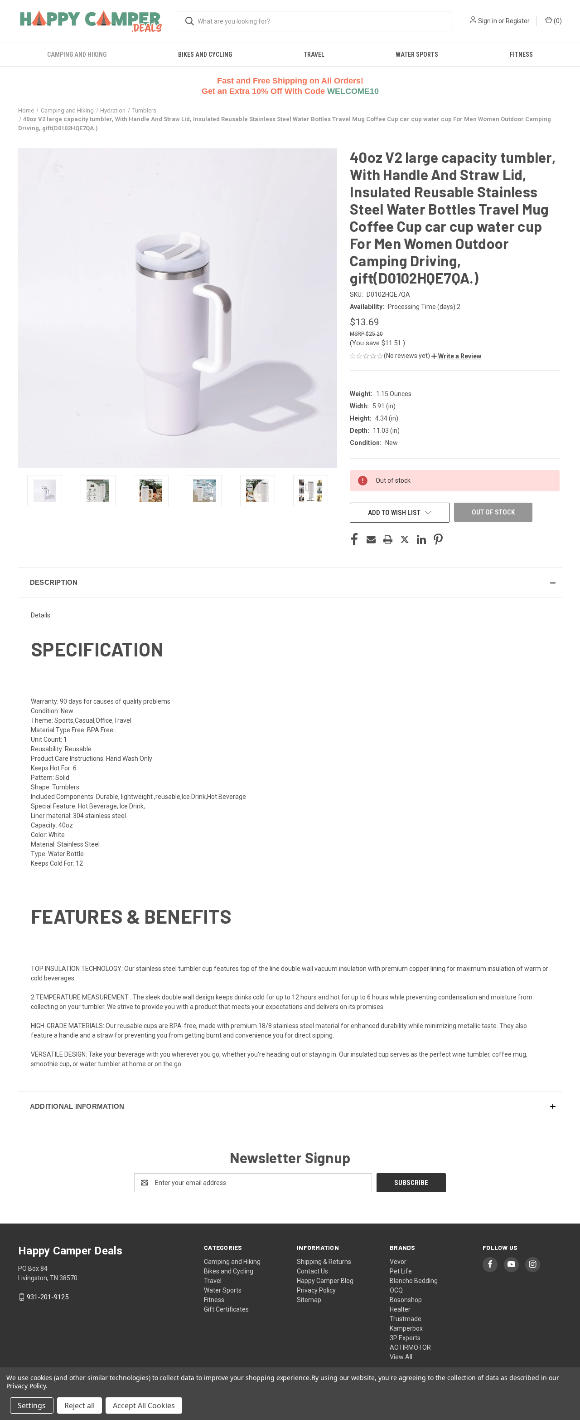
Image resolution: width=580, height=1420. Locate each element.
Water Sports (417, 54)
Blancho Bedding (414, 1280)
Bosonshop (406, 1299)
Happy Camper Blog (325, 1280)
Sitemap (309, 1299)
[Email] (371, 539)
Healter (400, 1309)
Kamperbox (406, 1328)
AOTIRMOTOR (410, 1347)
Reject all (79, 1405)
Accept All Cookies (144, 1405)
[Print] (387, 539)
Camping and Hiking (76, 54)
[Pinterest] (438, 539)
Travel (314, 54)
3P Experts (405, 1338)
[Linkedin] (421, 539)
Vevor (398, 1261)
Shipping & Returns (324, 1261)
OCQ (396, 1290)
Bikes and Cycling (205, 54)
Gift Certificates (226, 1309)
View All (401, 1357)
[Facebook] (354, 539)
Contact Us (312, 1271)
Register (518, 20)
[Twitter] (404, 539)
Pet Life (401, 1271)
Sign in (487, 20)
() (557, 20)
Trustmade (405, 1318)
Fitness (521, 54)
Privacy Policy (316, 1290)
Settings (32, 1405)
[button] (456, 356)
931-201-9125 (47, 1297)
